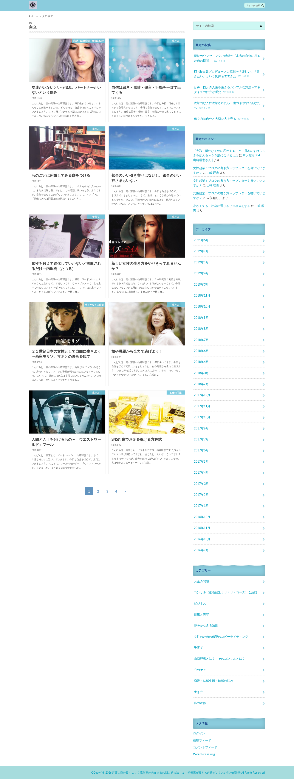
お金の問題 (201, 581)
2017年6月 (201, 450)
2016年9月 (201, 550)
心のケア (200, 670)
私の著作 (200, 703)
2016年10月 (202, 539)
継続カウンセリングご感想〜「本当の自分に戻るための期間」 (227, 58)
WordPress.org (204, 754)
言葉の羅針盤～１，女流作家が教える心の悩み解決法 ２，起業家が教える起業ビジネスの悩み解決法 (176, 772)
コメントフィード (205, 747)
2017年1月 (201, 505)
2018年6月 (201, 351)
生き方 (198, 692)
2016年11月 (202, 528)
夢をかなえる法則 (206, 625)
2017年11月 (202, 406)
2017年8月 (201, 428)
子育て (198, 647)
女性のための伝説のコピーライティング (221, 636)
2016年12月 (202, 517)
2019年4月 (201, 273)
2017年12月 (202, 395)
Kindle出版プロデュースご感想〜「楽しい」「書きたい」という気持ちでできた (227, 74)
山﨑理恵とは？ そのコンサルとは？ (219, 658)
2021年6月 (201, 240)
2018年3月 (201, 373)
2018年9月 (201, 317)
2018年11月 (202, 295)
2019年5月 (201, 262)
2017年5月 (201, 461)
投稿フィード (202, 740)
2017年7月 (201, 439)
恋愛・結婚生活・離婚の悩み (213, 681)
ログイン (199, 733)
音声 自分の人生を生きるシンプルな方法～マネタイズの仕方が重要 (227, 89)
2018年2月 (201, 384)
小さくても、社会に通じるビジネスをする (221, 206)
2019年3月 (201, 284)
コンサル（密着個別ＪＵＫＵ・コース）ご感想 (225, 592)
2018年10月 (202, 306)
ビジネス (200, 603)
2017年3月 (201, 483)
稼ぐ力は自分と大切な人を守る (221, 118)
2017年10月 (202, 417)
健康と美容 (201, 614)
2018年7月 (201, 340)
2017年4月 (201, 472)
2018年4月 (201, 362)
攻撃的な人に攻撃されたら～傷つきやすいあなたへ (227, 105)
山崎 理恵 (212, 172)
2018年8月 (201, 328)
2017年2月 (201, 494)
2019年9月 (201, 251)
